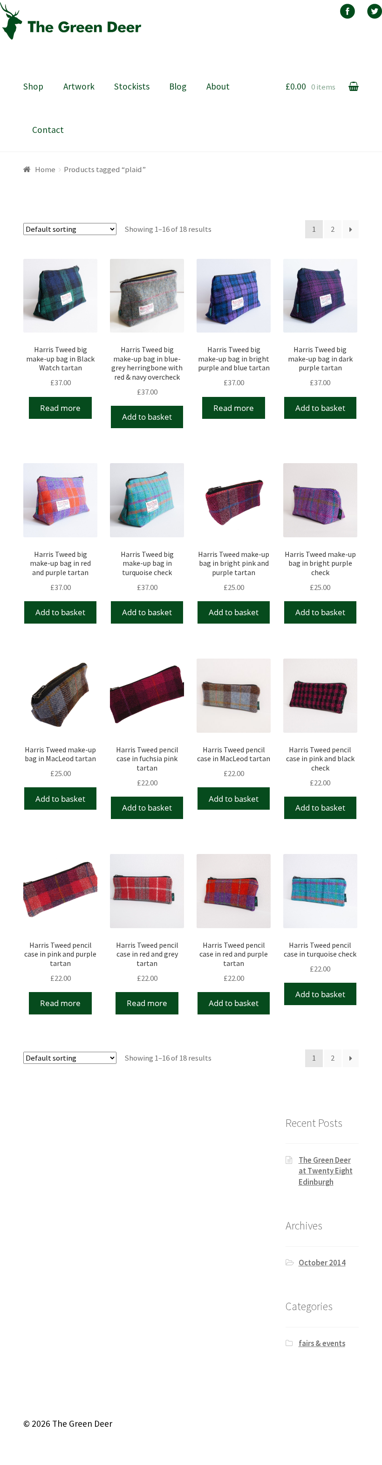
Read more (60, 408)
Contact (48, 129)
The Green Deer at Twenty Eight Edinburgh (326, 1171)
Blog (177, 86)
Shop (33, 86)
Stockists (132, 86)
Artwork (79, 86)
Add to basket (147, 416)
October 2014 (322, 1262)
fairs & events (322, 1343)
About (218, 86)
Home (45, 169)
